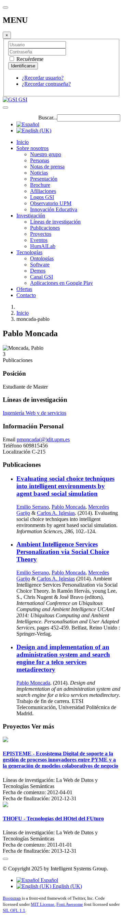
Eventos (38, 240)
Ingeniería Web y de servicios (34, 413)
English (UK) (66, 886)
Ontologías (42, 258)
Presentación (43, 179)
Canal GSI (41, 277)
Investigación (30, 215)
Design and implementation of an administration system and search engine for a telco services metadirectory (63, 658)
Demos (37, 271)
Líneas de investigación (55, 222)
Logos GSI (42, 197)
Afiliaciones (43, 191)
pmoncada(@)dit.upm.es (43, 439)
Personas (39, 160)
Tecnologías (29, 252)
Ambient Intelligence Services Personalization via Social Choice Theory (62, 552)
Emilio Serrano (32, 507)
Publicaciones (45, 228)
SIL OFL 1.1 (14, 910)
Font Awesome (69, 904)
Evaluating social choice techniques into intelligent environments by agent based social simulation (65, 486)
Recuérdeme (29, 59)
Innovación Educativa (53, 209)
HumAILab (42, 246)
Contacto (26, 295)
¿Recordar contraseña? (46, 84)
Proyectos (40, 234)
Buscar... (47, 117)
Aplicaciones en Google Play (61, 283)
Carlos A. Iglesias (56, 513)
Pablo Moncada (68, 507)
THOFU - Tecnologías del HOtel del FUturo (53, 818)
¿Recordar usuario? (43, 78)
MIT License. (43, 904)
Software (40, 264)
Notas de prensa (47, 166)
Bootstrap (12, 898)
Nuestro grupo (45, 154)
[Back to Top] (5, 859)
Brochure (40, 185)
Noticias (39, 173)
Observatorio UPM (50, 203)
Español (48, 880)
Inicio (22, 142)
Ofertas (24, 289)
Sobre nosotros (32, 148)
